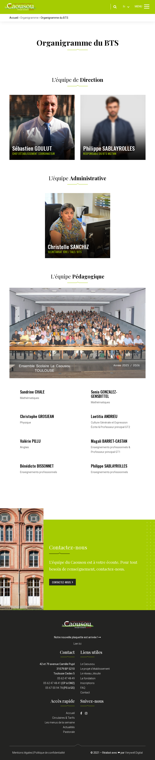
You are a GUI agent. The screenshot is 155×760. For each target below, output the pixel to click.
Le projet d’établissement (95, 668)
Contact (85, 692)
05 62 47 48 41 (52, 683)
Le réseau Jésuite (90, 673)
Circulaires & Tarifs (63, 717)
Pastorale (69, 731)
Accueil (13, 17)
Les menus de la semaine (60, 722)
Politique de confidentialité (49, 752)
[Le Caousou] (20, 7)
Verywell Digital (134, 752)
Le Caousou (87, 664)
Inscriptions (87, 683)
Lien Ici (77, 643)
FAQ (82, 687)
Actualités (69, 727)
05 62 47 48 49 (66, 678)
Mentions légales (22, 752)
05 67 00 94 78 (54, 687)
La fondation (87, 678)
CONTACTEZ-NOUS (61, 582)
